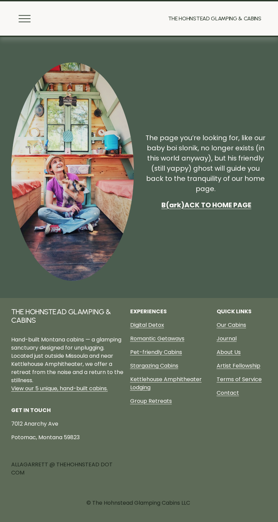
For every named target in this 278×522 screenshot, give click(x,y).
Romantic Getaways (157, 338)
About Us (229, 352)
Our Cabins (231, 325)
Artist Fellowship (238, 366)
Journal (227, 338)
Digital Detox (147, 325)
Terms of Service (239, 379)
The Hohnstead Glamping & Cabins (214, 18)
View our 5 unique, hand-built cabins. (59, 388)
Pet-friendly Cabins (156, 352)
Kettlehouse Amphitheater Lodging (166, 383)
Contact (228, 393)
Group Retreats (151, 401)
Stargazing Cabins (154, 366)
